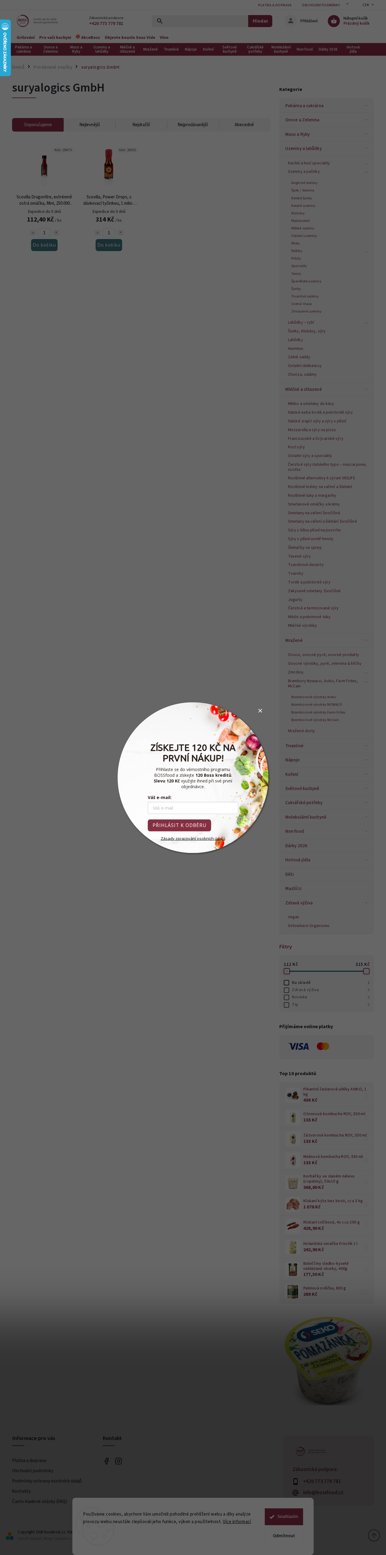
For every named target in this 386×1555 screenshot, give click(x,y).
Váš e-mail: (160, 797)
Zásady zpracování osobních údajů (193, 838)
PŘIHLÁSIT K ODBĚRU (179, 825)
